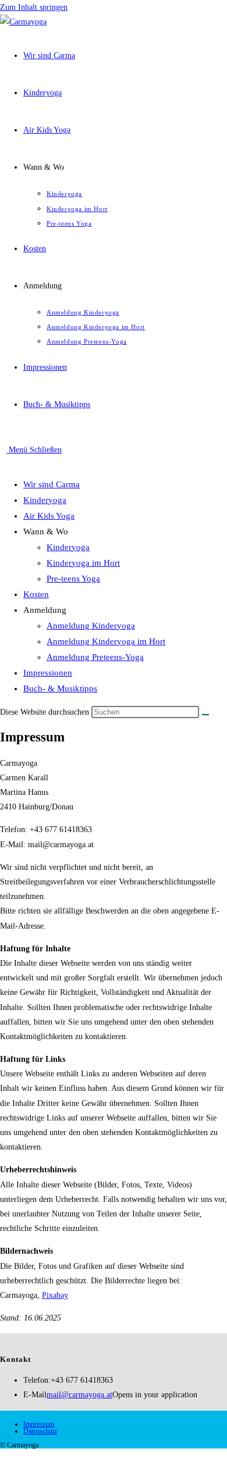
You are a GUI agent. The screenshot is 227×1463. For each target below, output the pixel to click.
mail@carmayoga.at (79, 1394)
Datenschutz (40, 1431)
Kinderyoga (44, 500)
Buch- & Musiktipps (60, 688)
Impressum (38, 1424)
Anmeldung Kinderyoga (91, 625)
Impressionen (47, 672)
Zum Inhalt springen (34, 7)
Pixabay (55, 1295)
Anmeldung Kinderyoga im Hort (106, 641)
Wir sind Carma (51, 484)
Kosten (36, 594)
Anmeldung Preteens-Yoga (95, 657)
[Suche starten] (205, 714)
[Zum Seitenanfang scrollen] (3, 1455)
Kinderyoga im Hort (83, 563)
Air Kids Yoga (49, 515)
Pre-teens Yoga (73, 578)
